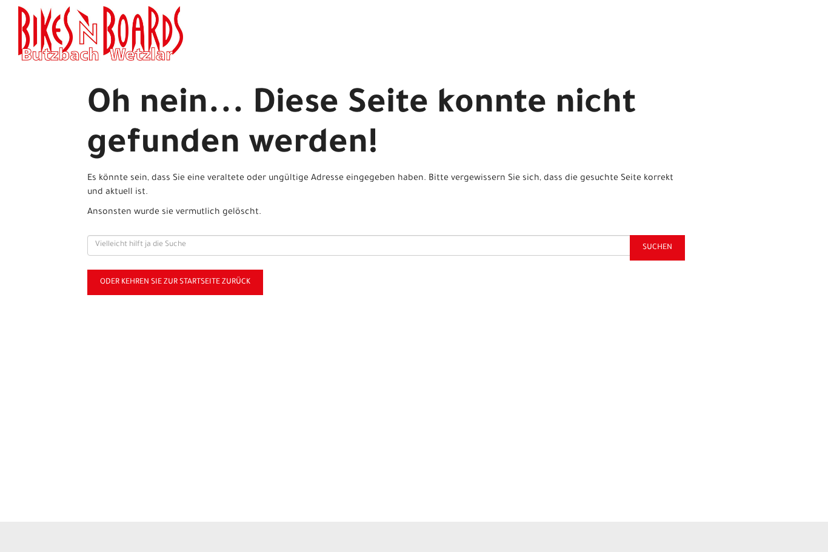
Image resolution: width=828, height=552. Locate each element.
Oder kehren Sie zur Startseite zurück (175, 282)
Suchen (657, 248)
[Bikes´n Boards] (181, 33)
